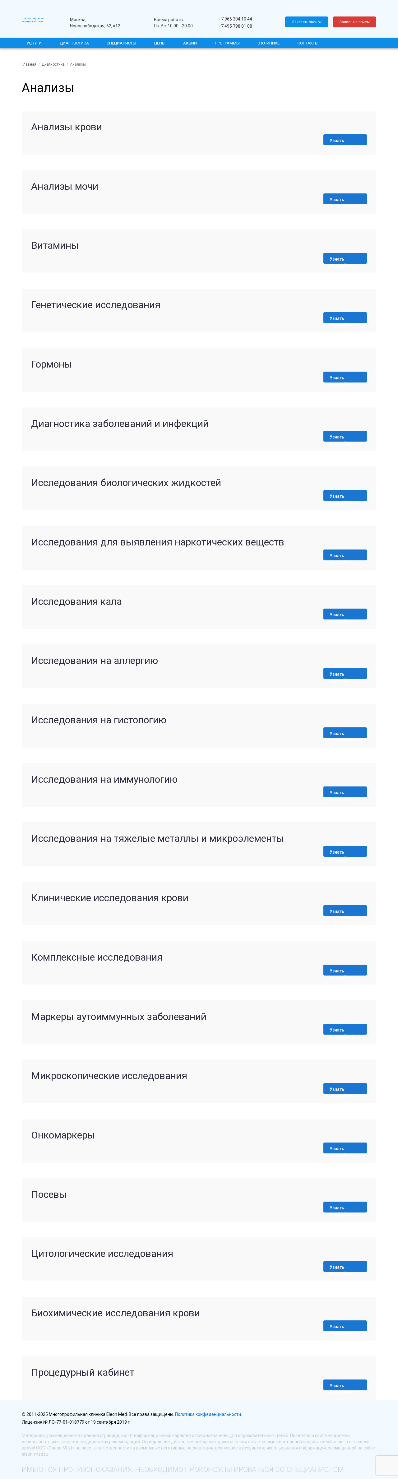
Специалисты (121, 43)
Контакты (308, 43)
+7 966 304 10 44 (235, 18)
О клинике (268, 43)
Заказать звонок (307, 22)
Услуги (34, 43)
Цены (159, 43)
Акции (190, 43)
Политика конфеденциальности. (208, 1414)
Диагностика (74, 43)
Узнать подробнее (341, 141)
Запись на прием (354, 22)
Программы (227, 43)
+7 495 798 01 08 (235, 26)
